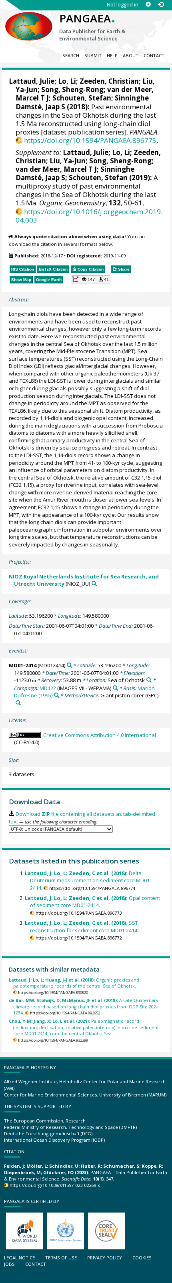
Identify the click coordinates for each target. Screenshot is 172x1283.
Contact (154, 55)
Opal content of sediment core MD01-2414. (92, 901)
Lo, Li (67, 81)
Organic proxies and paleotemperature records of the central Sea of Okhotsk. (74, 983)
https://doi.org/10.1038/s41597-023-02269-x (55, 1185)
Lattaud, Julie (31, 81)
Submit (93, 55)
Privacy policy (104, 1258)
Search (70, 55)
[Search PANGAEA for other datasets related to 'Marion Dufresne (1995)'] (56, 695)
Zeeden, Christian (109, 81)
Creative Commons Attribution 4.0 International (99, 735)
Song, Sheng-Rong (72, 89)
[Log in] (160, 4)
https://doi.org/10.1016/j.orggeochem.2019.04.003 (89, 216)
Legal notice (19, 1258)
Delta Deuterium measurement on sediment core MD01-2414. (88, 880)
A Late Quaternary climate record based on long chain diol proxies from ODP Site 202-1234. (83, 1006)
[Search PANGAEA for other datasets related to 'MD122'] (115, 688)
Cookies (142, 1258)
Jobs (9, 1264)
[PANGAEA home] (28, 19)
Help (112, 55)
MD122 (48, 688)
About (130, 55)
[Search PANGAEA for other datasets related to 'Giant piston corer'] (18, 702)
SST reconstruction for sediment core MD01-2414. (81, 926)
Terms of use (61, 1258)
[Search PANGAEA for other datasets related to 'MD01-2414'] (69, 665)
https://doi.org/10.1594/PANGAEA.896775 (90, 140)
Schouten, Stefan (81, 97)
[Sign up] (148, 4)
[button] (91, 279)
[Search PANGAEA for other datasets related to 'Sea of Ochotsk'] (149, 680)
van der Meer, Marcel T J (56, 169)
